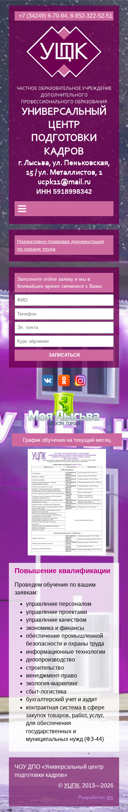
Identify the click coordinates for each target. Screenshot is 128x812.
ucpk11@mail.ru (64, 182)
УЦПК (71, 786)
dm (109, 797)
